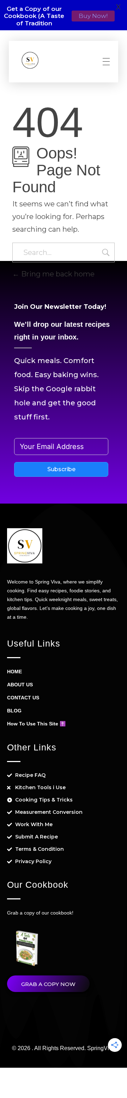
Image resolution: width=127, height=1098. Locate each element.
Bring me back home (57, 274)
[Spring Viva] (30, 60)
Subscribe (61, 469)
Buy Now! (93, 15)
